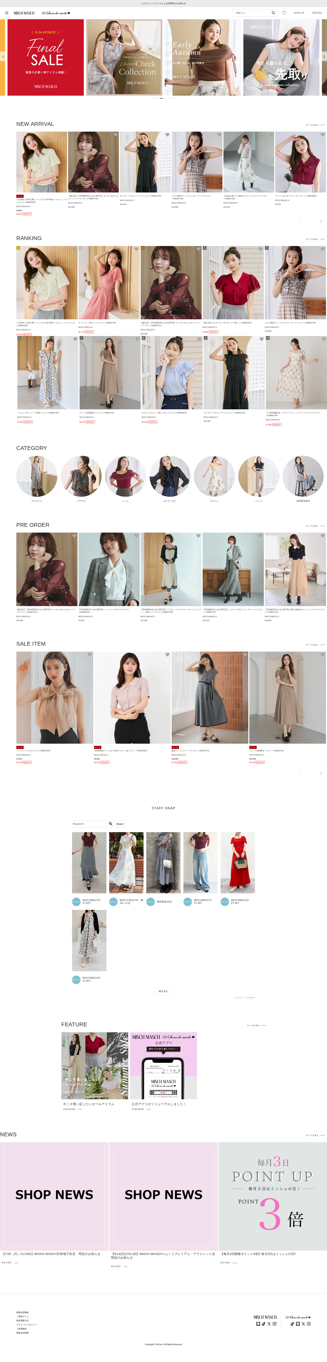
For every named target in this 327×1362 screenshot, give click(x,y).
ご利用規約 (21, 1329)
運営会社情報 (22, 1333)
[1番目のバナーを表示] (152, 98)
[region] (163, 57)
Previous (299, 221)
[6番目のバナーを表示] (174, 98)
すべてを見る (312, 125)
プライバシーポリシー (26, 1324)
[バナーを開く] (45, 57)
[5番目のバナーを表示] (170, 98)
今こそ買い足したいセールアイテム (88, 1104)
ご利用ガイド (22, 1316)
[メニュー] (7, 13)
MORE (163, 991)
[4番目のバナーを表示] (165, 98)
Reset (120, 824)
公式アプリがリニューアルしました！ (159, 1104)
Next (321, 221)
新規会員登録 (22, 1312)
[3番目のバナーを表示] (161, 98)
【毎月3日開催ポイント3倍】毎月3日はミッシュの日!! (258, 1254)
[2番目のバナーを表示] (157, 98)
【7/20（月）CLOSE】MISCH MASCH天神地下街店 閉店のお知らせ (51, 1254)
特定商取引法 (22, 1320)
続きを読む (7, 1262)
